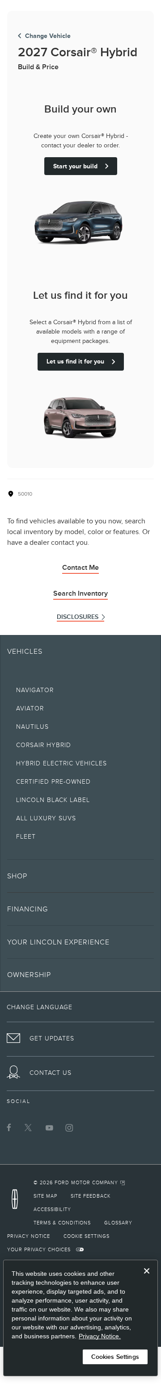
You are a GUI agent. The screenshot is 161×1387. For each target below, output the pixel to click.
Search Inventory (80, 593)
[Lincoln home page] (17, 1202)
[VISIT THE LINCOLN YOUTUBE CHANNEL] (49, 1127)
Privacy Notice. (100, 1336)
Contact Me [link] (80, 568)
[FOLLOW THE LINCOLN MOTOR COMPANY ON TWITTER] (29, 1127)
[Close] (147, 1278)
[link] (79, 1182)
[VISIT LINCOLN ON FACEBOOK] (9, 1127)
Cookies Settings (115, 1356)
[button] (80, 875)
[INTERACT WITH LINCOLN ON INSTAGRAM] (69, 1127)
